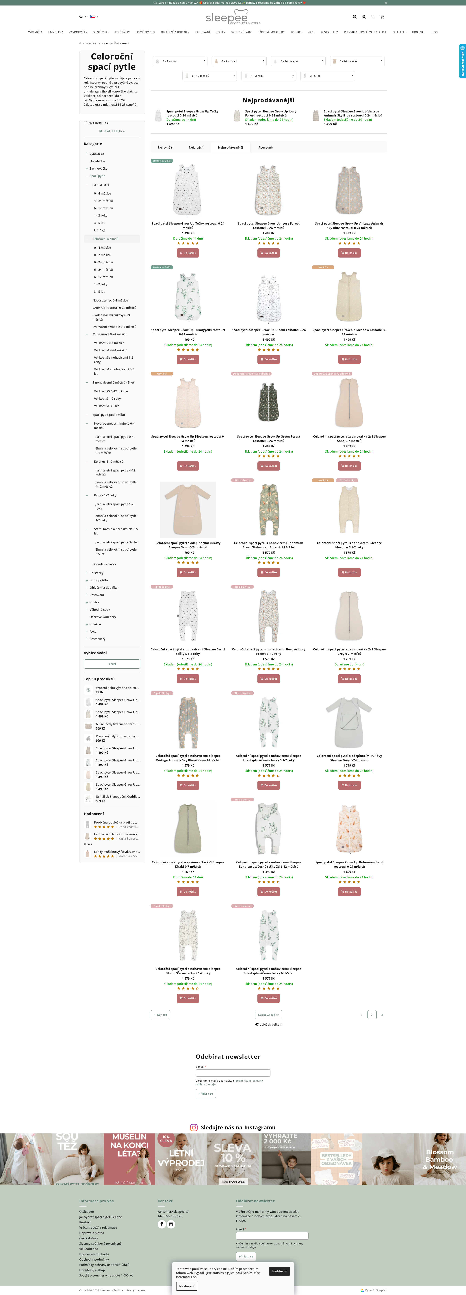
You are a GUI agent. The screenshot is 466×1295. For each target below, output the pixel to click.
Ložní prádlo (99, 580)
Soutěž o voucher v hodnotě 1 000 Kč (106, 1275)
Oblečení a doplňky (104, 588)
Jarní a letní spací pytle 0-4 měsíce (115, 439)
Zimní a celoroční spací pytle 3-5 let (116, 551)
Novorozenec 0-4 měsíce (110, 300)
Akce (93, 632)
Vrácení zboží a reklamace (98, 1228)
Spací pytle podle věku (109, 415)
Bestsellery (97, 639)
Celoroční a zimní (105, 239)
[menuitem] (35, 32)
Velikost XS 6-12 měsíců (111, 391)
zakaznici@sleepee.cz (173, 1212)
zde (193, 1277)
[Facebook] (162, 1224)
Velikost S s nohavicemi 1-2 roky (113, 360)
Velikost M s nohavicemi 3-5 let (114, 371)
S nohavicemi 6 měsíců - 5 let (113, 382)
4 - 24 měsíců (103, 201)
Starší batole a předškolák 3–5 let (116, 531)
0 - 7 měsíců (102, 255)
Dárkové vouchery (103, 617)
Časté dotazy (88, 1238)
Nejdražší (196, 147)
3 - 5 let (99, 223)
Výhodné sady (100, 610)
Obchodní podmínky (94, 1259)
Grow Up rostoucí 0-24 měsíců (115, 308)
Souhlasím (279, 1271)
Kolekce (95, 624)
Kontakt (85, 1222)
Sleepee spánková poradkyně (100, 1244)
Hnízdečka (97, 161)
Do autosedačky (104, 564)
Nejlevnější (166, 147)
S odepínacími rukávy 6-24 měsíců (112, 317)
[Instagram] (171, 1224)
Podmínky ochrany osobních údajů (104, 1265)
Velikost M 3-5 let (106, 406)
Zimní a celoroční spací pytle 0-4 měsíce (116, 450)
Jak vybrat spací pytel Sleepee (100, 1217)
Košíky (94, 602)
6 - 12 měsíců (103, 208)
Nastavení (186, 1286)
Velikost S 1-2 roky (107, 399)
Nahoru (162, 1014)
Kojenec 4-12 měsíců (109, 462)
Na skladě (98, 122)
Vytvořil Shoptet (376, 1290)
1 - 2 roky (100, 215)
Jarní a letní (101, 185)
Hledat (112, 664)
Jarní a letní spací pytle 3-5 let (117, 542)
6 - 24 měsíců (103, 270)
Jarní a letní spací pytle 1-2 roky (115, 506)
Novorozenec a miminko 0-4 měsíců (114, 425)
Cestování (97, 595)
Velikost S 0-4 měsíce (109, 343)
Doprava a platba (91, 1233)
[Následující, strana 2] (372, 1014)
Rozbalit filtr (110, 131)
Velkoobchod (88, 1249)
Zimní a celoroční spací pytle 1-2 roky (116, 518)
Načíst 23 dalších (268, 1014)
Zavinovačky (98, 168)
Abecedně (266, 147)
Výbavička (97, 154)
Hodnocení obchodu (94, 1254)
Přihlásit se (206, 1093)
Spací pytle (97, 176)
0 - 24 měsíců (103, 262)
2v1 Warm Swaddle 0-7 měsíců (115, 327)
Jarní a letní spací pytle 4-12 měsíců (115, 472)
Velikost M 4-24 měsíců (110, 350)
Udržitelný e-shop (92, 1270)
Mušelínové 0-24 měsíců (110, 334)
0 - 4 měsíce (102, 193)
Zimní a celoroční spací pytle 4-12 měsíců (116, 484)
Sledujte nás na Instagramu (238, 1127)
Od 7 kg (99, 230)
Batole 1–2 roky (105, 495)
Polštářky (96, 573)
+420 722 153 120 (170, 1216)
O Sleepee (86, 1212)
